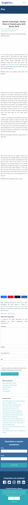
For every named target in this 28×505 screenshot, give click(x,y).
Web (2, 359)
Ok (14, 498)
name (3, 448)
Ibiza (13, 314)
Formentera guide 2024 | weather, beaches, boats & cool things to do (13, 402)
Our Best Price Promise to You (10, 409)
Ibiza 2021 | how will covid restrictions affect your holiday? (13, 428)
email (2, 455)
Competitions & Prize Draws (9, 385)
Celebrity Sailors (4, 31)
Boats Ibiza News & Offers (9, 383)
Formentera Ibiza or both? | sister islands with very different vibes (12, 424)
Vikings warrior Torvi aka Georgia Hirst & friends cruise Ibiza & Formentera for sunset (13, 420)
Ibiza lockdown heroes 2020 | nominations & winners (14, 432)
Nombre (3, 347)
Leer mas (14, 501)
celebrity (10, 314)
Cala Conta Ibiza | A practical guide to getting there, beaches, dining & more (12, 412)
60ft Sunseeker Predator (13, 65)
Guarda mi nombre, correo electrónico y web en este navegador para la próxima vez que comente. (13, 369)
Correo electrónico (5, 353)
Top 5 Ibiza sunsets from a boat (10, 407)
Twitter (22, 306)
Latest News (5, 389)
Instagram (11, 306)
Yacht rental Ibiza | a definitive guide (11, 405)
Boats (5, 314)
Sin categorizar (6, 391)
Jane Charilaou (15, 29)
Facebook (5, 306)
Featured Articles (12, 31)
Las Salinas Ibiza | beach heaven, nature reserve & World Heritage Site (12, 416)
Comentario (4, 326)
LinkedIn (16, 306)
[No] (26, 497)
